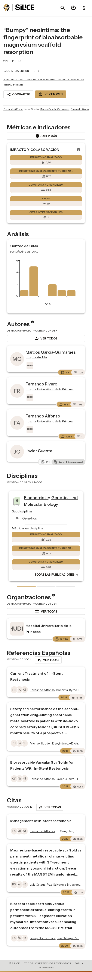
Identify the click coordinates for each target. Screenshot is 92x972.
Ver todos (46, 338)
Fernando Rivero (80, 109)
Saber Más (46, 136)
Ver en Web (51, 94)
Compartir (18, 94)
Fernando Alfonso (13, 109)
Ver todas (46, 611)
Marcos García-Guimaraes (54, 109)
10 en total (31, 251)
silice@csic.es (46, 967)
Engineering (54, 499)
